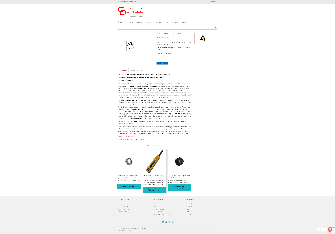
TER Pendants (170, 36)
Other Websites (172, 22)
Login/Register (212, 1)
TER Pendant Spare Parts (180, 36)
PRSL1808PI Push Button (180, 187)
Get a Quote (162, 63)
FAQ (153, 204)
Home (121, 22)
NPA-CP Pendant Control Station (154, 190)
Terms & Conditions (124, 212)
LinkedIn (188, 209)
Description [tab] (123, 70)
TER (165, 36)
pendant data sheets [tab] (137, 70)
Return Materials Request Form (161, 214)
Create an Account (123, 206)
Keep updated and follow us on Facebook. (131, 140)
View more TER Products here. (127, 136)
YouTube (188, 214)
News (184, 22)
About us (120, 204)
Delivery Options (157, 212)
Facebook (189, 204)
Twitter (188, 212)
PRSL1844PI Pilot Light (129, 187)
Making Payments (123, 209)
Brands (139, 22)
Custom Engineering (158, 209)
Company (130, 22)
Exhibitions (149, 22)
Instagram (189, 206)
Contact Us (160, 22)
